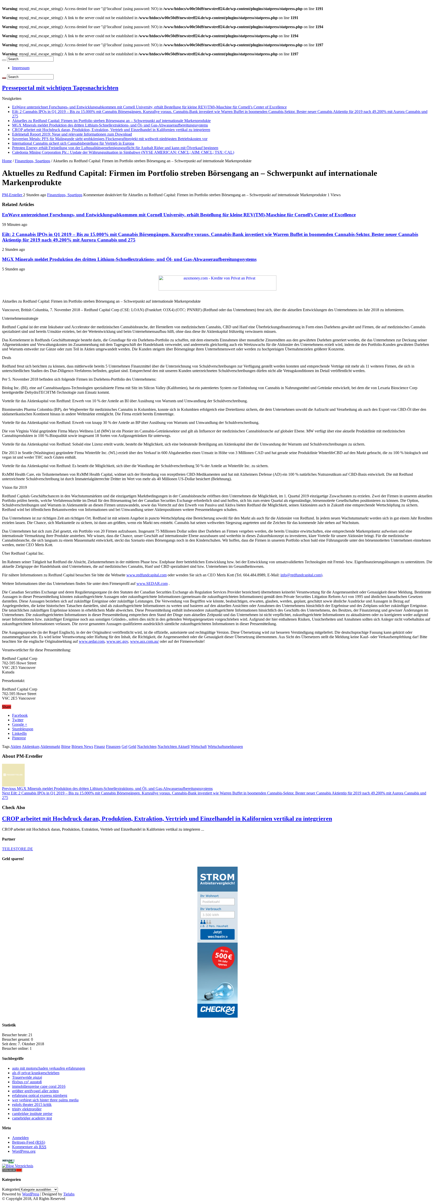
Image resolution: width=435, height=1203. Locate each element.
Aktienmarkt (50, 746)
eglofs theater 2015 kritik (32, 1104)
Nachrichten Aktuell (174, 746)
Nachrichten (147, 746)
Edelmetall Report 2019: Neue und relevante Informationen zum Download (72, 134)
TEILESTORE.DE (17, 849)
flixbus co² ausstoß (27, 1082)
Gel (124, 746)
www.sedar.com (91, 641)
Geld (132, 746)
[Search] (4, 60)
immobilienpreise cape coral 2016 (38, 1086)
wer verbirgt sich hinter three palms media (45, 1100)
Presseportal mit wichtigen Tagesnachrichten (60, 88)
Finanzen (113, 746)
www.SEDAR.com (152, 583)
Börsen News (82, 746)
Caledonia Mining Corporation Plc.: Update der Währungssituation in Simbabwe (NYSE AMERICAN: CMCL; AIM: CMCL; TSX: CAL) (123, 152)
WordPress (30, 1194)
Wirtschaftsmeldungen (225, 746)
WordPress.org (23, 1151)
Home (7, 161)
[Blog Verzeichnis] (17, 1166)
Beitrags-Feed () (28, 1142)
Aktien (15, 746)
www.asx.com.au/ (144, 641)
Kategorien (11, 1189)
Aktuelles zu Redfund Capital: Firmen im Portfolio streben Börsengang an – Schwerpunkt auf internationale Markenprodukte (111, 120)
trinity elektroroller (27, 1109)
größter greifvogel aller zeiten (35, 1091)
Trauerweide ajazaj (27, 1077)
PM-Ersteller (12, 195)
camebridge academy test (32, 1118)
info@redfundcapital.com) (301, 575)
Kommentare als (29, 1147)
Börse (65, 746)
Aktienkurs (31, 746)
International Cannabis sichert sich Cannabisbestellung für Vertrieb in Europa (73, 143)
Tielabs (69, 1194)
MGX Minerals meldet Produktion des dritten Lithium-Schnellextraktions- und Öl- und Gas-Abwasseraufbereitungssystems (110, 125)
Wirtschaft (199, 746)
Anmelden (20, 1138)
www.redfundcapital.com (146, 575)
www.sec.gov (117, 641)
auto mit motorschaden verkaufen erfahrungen (48, 1068)
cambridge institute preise (32, 1113)
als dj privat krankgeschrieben (35, 1073)
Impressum (20, 68)
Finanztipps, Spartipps (32, 161)
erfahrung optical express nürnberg (39, 1095)
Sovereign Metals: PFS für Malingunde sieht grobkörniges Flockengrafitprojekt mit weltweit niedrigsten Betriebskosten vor (109, 139)
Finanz (99, 746)
